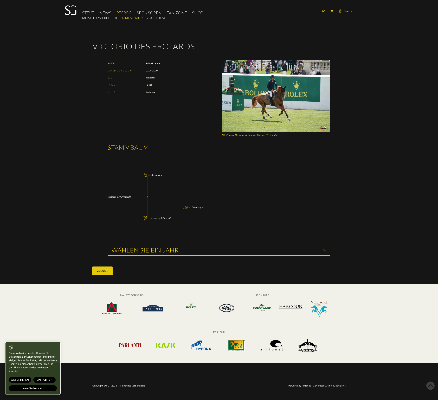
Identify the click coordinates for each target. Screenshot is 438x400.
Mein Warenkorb (331, 11)
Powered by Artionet (299, 385)
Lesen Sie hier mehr (33, 388)
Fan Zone (177, 13)
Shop (197, 13)
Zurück (102, 270)
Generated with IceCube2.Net (329, 385)
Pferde (124, 13)
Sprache (348, 11)
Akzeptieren (20, 379)
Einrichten (45, 379)
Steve (88, 13)
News (105, 13)
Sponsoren (149, 13)
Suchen (323, 11)
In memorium (132, 18)
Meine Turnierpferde (100, 18)
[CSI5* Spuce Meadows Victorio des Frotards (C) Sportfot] (276, 95)
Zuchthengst (158, 18)
